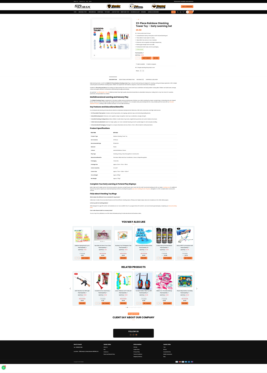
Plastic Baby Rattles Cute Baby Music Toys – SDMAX (164, 291)
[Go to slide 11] (139, 307)
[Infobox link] (89, 347)
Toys (164, 347)
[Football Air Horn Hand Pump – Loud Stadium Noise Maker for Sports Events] (82, 281)
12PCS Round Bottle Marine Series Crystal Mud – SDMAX (143, 246)
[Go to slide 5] (131, 307)
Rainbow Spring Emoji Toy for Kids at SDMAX (82, 246)
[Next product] (140, 19)
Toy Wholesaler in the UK (102, 92)
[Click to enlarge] (94, 55)
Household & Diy (167, 351)
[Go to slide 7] (134, 307)
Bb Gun (165, 349)
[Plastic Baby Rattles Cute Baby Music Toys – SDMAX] (164, 281)
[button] (85, 258)
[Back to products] (138, 19)
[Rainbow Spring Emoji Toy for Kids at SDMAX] (82, 235)
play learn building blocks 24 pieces (141, 189)
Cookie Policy (136, 349)
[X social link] (143, 71)
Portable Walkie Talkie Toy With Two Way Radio (123, 291)
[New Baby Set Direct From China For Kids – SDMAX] (102, 235)
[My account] (180, 12)
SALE (173, 12)
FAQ (104, 349)
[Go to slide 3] (128, 307)
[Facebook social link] (141, 71)
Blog (164, 356)
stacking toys (166, 187)
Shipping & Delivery (138, 356)
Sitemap (135, 347)
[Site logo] (82, 6)
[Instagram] (133, 335)
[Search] (177, 12)
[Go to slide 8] (135, 307)
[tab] (113, 79)
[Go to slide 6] (132, 307)
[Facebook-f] (131, 335)
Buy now (156, 58)
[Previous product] (137, 19)
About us (105, 347)
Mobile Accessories (167, 354)
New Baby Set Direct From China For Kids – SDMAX (103, 246)
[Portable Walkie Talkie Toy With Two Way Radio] (123, 281)
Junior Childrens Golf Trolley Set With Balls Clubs (103, 291)
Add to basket (146, 58)
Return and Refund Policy (109, 354)
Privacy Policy (137, 351)
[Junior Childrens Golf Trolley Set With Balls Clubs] (102, 281)
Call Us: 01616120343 (187, 6)
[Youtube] (136, 335)
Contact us (106, 351)
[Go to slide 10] (138, 307)
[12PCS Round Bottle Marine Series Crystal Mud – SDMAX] (143, 235)
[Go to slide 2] (127, 307)
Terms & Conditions (138, 354)
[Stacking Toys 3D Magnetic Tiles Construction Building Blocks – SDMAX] (123, 235)
